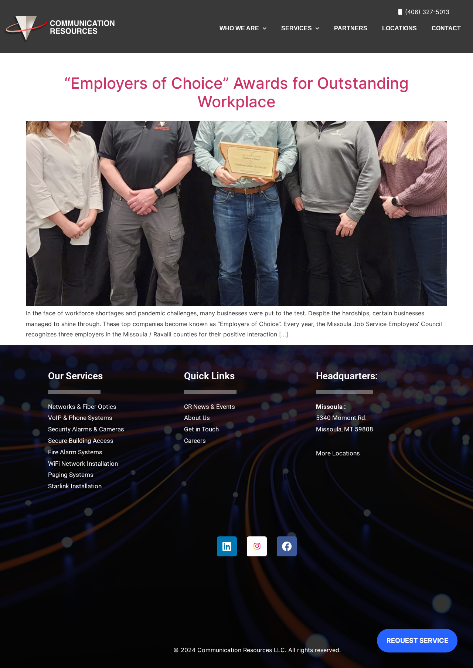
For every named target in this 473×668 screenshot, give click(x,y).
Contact (446, 28)
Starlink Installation (75, 486)
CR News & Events (209, 406)
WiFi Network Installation (83, 463)
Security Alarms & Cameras (86, 429)
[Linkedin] (227, 546)
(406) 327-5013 (427, 12)
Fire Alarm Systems (75, 452)
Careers (195, 440)
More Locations (338, 453)
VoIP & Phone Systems (80, 417)
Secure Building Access (80, 440)
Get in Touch (201, 429)
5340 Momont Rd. (341, 417)
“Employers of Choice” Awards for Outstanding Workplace (236, 92)
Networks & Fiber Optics (82, 406)
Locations (399, 28)
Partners (350, 28)
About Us (197, 417)
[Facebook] (287, 546)
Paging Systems (70, 474)
